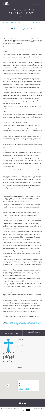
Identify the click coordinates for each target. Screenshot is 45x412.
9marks (10, 322)
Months (40, 22)
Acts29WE (13, 322)
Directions (27, 388)
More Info (21, 388)
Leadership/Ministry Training (25, 30)
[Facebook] (20, 403)
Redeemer (31, 323)
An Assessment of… (20, 22)
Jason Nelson (16, 28)
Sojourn (34, 323)
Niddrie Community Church (28, 31)
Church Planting (13, 22)
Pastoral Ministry (23, 323)
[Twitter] (22, 403)
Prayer (34, 31)
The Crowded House (20, 324)
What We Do (34, 4)
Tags (37, 22)
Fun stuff (32, 29)
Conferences (30, 322)
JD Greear (34, 322)
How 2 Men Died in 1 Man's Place (12, 333)
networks (4, 323)
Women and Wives (24, 33)
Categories (33, 22)
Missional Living (33, 30)
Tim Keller (26, 324)
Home (4, 22)
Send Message (19, 367)
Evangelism (28, 29)
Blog (8, 22)
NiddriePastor (18, 323)
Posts (6, 22)
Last (23, 346)
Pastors (27, 323)
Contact (39, 4)
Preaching (22, 32)
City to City (25, 322)
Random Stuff (26, 32)
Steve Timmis (38, 323)
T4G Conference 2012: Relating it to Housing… (33, 333)
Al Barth (17, 322)
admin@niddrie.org (23, 385)
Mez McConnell (38, 322)
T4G (41, 323)
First (17, 346)
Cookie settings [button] (21, 410)
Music (22, 31)
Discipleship (29, 28)
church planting (21, 322)
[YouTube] (25, 403)
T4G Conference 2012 (32, 32)
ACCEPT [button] (27, 410)
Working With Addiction (32, 33)
